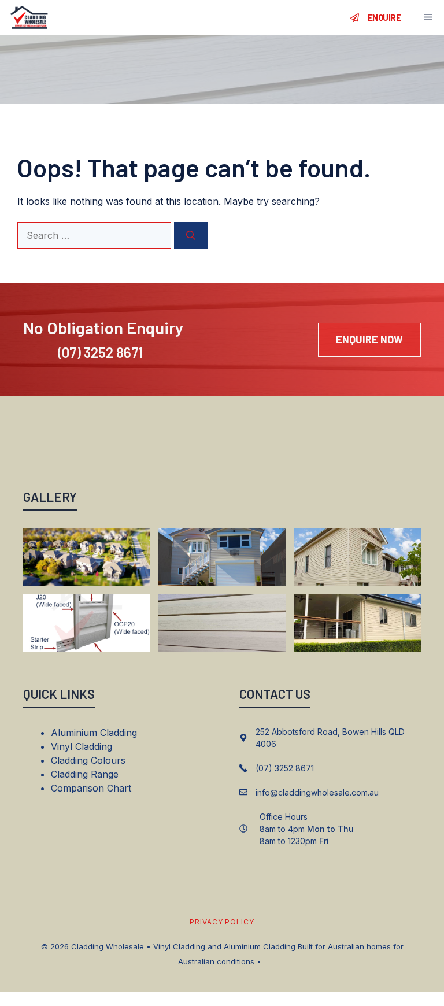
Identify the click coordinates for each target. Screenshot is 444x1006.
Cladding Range (85, 774)
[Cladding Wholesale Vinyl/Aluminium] (29, 17)
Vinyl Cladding (81, 746)
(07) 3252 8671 (100, 352)
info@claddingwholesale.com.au (317, 792)
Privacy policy (222, 922)
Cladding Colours (88, 760)
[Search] (191, 235)
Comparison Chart (91, 788)
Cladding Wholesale (107, 946)
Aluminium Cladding (94, 732)
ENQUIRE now (369, 339)
